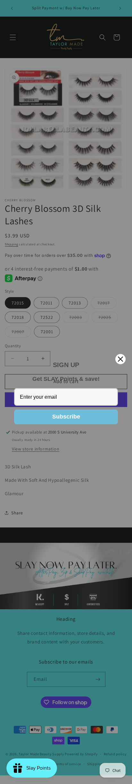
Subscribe (66, 416)
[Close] (120, 359)
